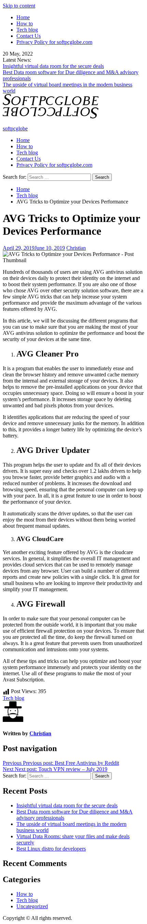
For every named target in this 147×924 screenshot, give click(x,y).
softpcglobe (15, 128)
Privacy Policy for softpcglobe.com (54, 42)
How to (24, 23)
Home (23, 17)
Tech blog (27, 30)
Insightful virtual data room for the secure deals (53, 66)
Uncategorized (32, 906)
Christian (76, 248)
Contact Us (28, 36)
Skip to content (19, 6)
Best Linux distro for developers (51, 849)
